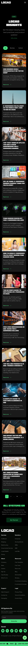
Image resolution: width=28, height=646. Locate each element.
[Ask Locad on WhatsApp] (25, 638)
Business (12, 48)
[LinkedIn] (16, 630)
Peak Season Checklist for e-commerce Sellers (13, 219)
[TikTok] (11, 630)
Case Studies (4, 574)
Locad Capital (4, 551)
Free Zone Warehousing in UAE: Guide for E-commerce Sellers (13, 328)
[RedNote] (20, 630)
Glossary (17, 578)
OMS (16, 548)
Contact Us (4, 595)
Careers (3, 568)
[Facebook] (2, 630)
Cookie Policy (18, 598)
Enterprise (17, 538)
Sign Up (3, 571)
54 (17, 496)
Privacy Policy (18, 592)
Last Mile (17, 551)
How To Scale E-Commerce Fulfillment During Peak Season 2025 (14, 255)
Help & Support (5, 592)
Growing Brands (19, 542)
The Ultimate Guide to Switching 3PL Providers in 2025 (13, 292)
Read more (14, 85)
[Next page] (21, 496)
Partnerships (18, 574)
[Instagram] (7, 630)
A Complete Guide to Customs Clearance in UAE (12, 400)
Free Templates (19, 562)
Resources (17, 568)
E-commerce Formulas (21, 584)
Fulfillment (4, 538)
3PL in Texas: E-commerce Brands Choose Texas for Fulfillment (14, 183)
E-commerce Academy (21, 581)
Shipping (3, 542)
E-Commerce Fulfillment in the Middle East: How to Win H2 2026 (13, 107)
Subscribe (14, 621)
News (2, 565)
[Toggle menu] (25, 2)
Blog (16, 571)
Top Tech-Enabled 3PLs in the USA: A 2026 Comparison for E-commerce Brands (14, 145)
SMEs (16, 545)
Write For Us (4, 578)
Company (3, 562)
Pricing (3, 554)
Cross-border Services (7, 548)
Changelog (4, 598)
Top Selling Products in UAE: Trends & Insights (13, 364)
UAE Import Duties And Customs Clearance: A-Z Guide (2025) (13, 437)
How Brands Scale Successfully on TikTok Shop (13, 71)
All (5, 48)
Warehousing (4, 545)
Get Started (14, 520)
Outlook (21, 48)
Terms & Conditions (20, 595)
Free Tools (17, 565)
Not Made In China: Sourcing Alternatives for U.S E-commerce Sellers (13, 475)
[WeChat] (25, 630)
